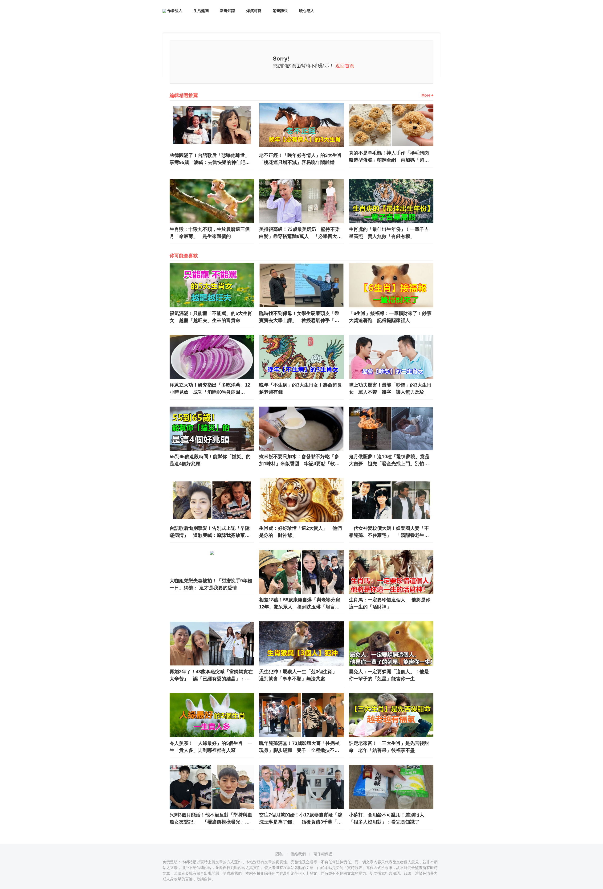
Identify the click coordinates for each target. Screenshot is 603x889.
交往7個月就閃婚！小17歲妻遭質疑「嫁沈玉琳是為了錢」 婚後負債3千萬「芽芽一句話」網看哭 (300, 818)
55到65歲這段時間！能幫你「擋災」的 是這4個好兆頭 (212, 460)
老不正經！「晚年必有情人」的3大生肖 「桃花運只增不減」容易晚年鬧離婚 (301, 159)
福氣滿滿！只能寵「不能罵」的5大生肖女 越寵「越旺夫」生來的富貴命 (211, 317)
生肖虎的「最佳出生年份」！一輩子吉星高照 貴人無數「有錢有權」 (389, 233)
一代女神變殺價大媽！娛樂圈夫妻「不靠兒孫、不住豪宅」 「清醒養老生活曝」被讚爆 (389, 532)
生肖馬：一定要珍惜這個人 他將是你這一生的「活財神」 (389, 603)
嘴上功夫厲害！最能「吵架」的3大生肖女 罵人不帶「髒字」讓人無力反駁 (390, 388)
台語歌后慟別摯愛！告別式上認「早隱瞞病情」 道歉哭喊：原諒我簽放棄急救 (210, 532)
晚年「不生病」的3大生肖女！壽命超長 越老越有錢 (301, 388)
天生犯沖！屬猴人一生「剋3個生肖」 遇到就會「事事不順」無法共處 (300, 675)
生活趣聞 (201, 11)
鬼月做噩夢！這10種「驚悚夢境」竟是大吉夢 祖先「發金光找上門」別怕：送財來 (389, 460)
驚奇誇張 (280, 11)
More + (427, 95)
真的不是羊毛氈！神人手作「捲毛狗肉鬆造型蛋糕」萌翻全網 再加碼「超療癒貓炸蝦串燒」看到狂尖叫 (389, 156)
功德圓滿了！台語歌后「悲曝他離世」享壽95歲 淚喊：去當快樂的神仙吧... (210, 159)
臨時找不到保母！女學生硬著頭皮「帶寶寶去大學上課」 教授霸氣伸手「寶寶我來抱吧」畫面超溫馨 (299, 317)
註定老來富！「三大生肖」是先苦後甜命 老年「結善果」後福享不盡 (389, 747)
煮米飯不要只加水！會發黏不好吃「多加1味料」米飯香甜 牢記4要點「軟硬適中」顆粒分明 (299, 460)
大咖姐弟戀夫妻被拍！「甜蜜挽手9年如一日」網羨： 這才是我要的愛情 (211, 584)
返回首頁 (344, 65)
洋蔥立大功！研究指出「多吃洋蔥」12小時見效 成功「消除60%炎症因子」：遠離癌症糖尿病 (210, 389)
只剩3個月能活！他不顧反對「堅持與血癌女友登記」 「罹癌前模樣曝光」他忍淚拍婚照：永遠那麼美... (211, 818)
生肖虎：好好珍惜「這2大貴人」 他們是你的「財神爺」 (300, 532)
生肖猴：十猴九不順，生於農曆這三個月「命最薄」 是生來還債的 (210, 233)
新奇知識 (227, 11)
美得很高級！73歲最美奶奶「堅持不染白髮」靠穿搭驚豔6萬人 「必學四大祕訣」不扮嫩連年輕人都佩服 (300, 233)
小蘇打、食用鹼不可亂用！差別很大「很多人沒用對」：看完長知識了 (386, 818)
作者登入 (174, 11)
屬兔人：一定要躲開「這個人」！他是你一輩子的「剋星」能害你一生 (389, 675)
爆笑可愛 (253, 11)
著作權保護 (323, 854)
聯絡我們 (298, 854)
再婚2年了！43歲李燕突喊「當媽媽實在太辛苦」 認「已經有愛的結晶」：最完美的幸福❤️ (211, 675)
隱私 (279, 854)
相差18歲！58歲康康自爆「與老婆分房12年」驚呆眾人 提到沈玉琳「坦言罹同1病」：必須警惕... (299, 603)
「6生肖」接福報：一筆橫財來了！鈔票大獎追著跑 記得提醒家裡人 (390, 317)
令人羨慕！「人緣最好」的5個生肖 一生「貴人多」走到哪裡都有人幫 (211, 747)
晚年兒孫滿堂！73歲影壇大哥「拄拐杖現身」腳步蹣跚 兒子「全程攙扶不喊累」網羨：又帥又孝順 (299, 747)
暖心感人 (306, 11)
